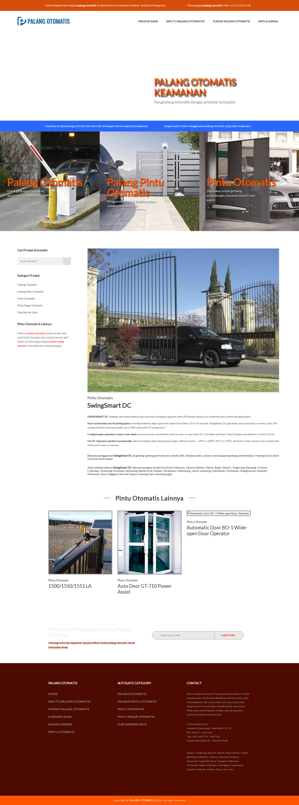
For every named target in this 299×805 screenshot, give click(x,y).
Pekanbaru (169, 470)
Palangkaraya (247, 470)
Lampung (205, 470)
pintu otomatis (36, 333)
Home (53, 693)
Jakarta (190, 467)
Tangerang (238, 467)
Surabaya (118, 470)
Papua (133, 474)
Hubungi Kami (60, 716)
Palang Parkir (60, 724)
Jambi (195, 470)
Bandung (251, 467)
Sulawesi (262, 470)
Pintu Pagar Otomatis (30, 305)
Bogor (218, 467)
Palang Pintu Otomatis (30, 291)
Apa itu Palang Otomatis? (185, 21)
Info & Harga (268, 21)
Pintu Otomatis (26, 298)
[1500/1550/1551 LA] (80, 542)
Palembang (184, 470)
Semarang (131, 470)
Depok (209, 467)
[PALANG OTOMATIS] (43, 21)
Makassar (93, 474)
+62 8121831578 (240, 5)
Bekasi (227, 467)
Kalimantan (218, 470)
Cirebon (262, 467)
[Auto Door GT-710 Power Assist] (149, 542)
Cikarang (92, 470)
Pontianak (232, 470)
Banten (200, 467)
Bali (121, 474)
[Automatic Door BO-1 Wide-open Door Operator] (219, 513)
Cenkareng (105, 470)
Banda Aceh (145, 470)
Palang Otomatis (27, 284)
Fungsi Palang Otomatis (231, 21)
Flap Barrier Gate (27, 312)
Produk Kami (148, 21)
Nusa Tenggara (109, 474)
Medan (157, 470)
